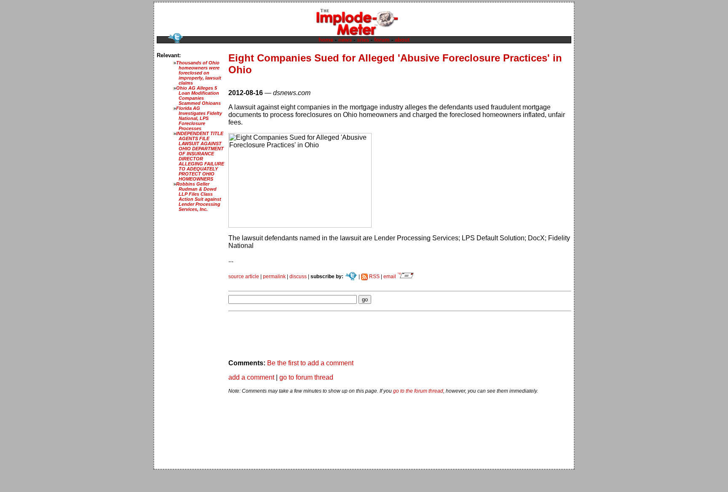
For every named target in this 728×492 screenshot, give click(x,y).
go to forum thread (306, 377)
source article (243, 276)
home (325, 40)
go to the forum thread (418, 391)
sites (363, 40)
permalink (274, 276)
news (345, 40)
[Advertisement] (327, 282)
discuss (298, 276)
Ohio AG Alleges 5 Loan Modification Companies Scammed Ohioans (198, 95)
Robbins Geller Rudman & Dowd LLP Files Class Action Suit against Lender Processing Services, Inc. (198, 196)
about (402, 40)
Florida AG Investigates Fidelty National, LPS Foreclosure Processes (199, 118)
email (390, 276)
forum (382, 40)
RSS (374, 276)
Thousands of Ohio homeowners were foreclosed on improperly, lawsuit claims (198, 72)
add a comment (251, 377)
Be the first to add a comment (310, 363)
